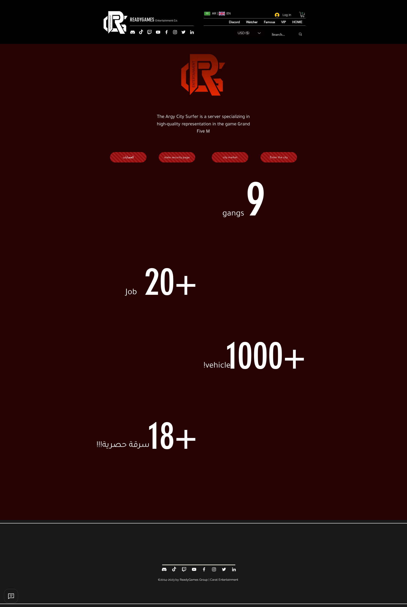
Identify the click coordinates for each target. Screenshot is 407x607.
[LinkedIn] (192, 32)
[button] (302, 14)
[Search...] (300, 34)
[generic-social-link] (132, 32)
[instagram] (175, 32)
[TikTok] (141, 32)
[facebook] (166, 32)
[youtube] (158, 32)
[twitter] (183, 32)
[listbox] (249, 33)
